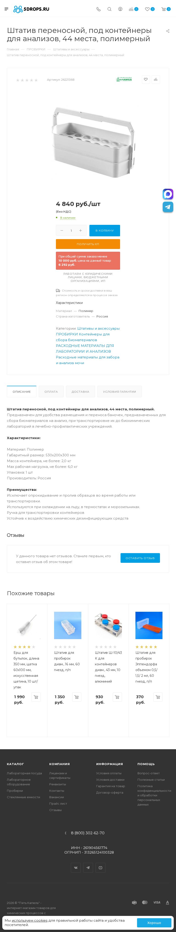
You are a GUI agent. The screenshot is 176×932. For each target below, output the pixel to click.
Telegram (88, 864)
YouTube (100, 864)
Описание (22, 391)
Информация (109, 764)
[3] (27, 80)
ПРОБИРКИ (67, 334)
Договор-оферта (109, 792)
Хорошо (154, 923)
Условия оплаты (108, 773)
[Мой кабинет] (120, 9)
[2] (22, 80)
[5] (36, 80)
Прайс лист (58, 803)
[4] (31, 80)
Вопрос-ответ (149, 773)
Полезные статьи (151, 779)
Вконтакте (76, 864)
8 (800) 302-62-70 (87, 833)
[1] (17, 80)
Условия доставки (110, 779)
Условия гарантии (119, 391)
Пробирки (15, 790)
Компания (59, 764)
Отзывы (55, 810)
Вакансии (56, 797)
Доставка (80, 391)
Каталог (15, 764)
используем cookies (29, 920)
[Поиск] (109, 9)
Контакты (56, 790)
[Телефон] (98, 9)
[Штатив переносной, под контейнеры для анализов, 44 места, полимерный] (95, 141)
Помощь (146, 764)
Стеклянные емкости (23, 797)
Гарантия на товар (110, 786)
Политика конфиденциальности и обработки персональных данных (154, 795)
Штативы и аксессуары (98, 328)
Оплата (51, 391)
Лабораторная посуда (24, 773)
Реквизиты (57, 784)
